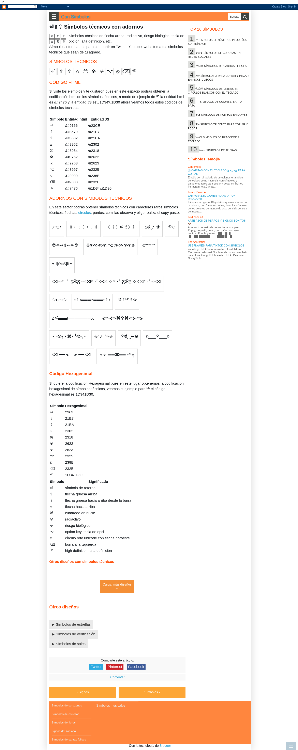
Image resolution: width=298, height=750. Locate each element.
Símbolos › (152, 692)
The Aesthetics (197, 241)
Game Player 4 (197, 192)
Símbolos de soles (71, 644)
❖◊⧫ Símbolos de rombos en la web (221, 114)
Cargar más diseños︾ (117, 587)
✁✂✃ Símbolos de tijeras (218, 150)
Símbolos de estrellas (73, 624)
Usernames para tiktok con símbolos (216, 245)
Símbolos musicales (110, 705)
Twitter (96, 667)
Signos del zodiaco (64, 731)
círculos (84, 213)
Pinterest (115, 667)
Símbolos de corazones (67, 705)
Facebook (136, 667)
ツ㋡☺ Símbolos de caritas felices (221, 65)
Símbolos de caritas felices (69, 739)
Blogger (165, 745)
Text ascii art (195, 217)
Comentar (117, 677)
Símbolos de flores (64, 722)
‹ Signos (83, 692)
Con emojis (194, 166)
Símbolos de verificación (75, 634)
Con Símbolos (75, 16)
